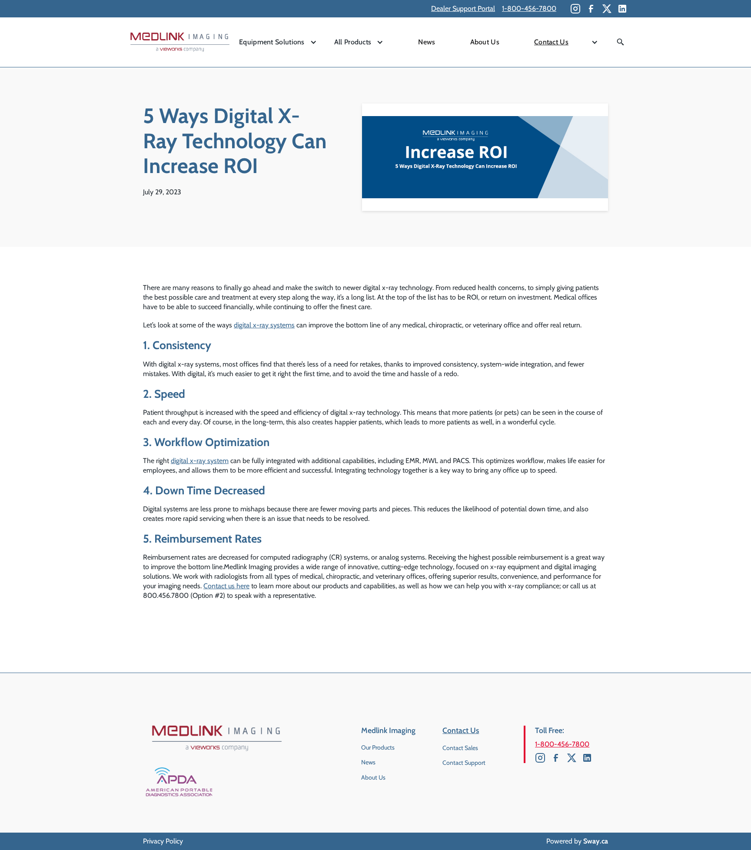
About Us (484, 42)
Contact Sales (460, 748)
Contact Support (463, 763)
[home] (179, 42)
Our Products (378, 747)
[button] (278, 42)
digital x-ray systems (264, 325)
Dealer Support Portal (463, 8)
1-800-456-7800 (529, 8)
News (426, 42)
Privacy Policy (163, 841)
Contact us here (226, 586)
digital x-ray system (200, 461)
